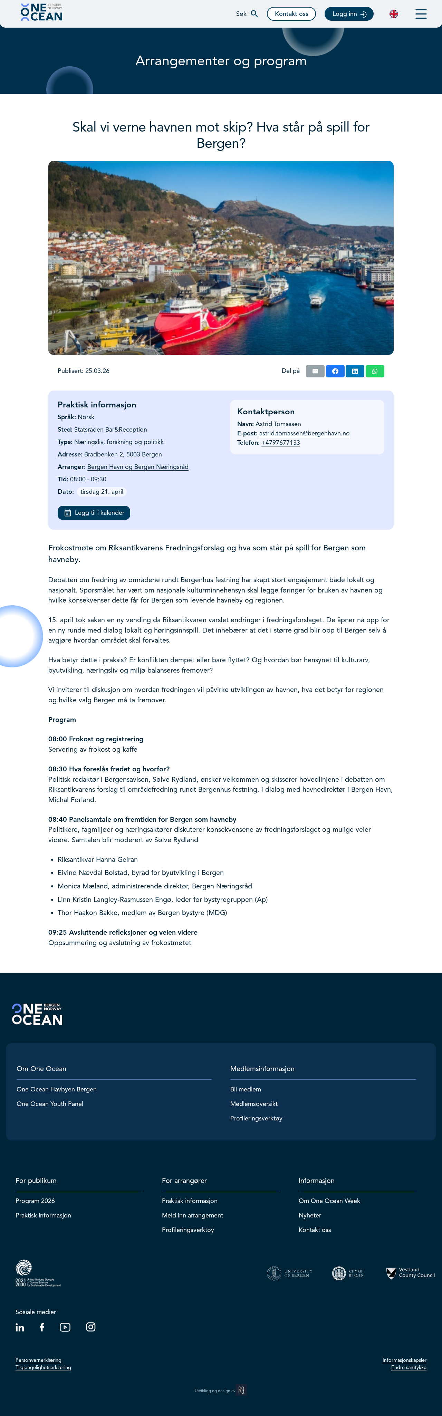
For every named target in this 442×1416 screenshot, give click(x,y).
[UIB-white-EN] (290, 1273)
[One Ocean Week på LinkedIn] (20, 1329)
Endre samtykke (408, 1367)
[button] (247, 13)
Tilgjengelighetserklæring (43, 1367)
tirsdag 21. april (101, 491)
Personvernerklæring (38, 1360)
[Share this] (335, 371)
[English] (394, 14)
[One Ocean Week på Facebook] (42, 1329)
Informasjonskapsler (404, 1360)
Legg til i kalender (99, 513)
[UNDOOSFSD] (38, 1273)
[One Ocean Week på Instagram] (91, 1329)
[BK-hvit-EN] (350, 1273)
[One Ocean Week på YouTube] (65, 1329)
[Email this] (315, 371)
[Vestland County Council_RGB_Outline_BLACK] (411, 1273)
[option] (394, 14)
